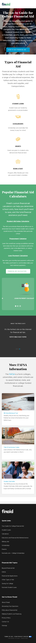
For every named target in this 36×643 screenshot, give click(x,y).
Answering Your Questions (10, 606)
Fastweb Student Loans (9, 587)
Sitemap (4, 625)
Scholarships (6, 545)
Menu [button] (32, 4)
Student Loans (6, 530)
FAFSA (12, 374)
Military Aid (5, 541)
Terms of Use (8, 637)
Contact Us (5, 622)
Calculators (5, 534)
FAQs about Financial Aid (9, 610)
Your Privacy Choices (21, 637)
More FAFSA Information (18, 367)
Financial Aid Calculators (17, 271)
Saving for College (7, 583)
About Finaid (6, 602)
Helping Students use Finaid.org (11, 614)
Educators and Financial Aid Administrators (15, 538)
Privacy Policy (6, 618)
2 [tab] (17, 306)
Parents (4, 549)
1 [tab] (15, 306)
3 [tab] (20, 306)
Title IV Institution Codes (11, 447)
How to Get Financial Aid (17, 50)
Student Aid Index (9, 481)
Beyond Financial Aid (8, 568)
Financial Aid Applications (10, 576)
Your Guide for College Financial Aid (13, 526)
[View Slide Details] (18, 294)
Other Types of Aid (8, 580)
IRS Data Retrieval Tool (11, 413)
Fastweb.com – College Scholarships (13, 553)
